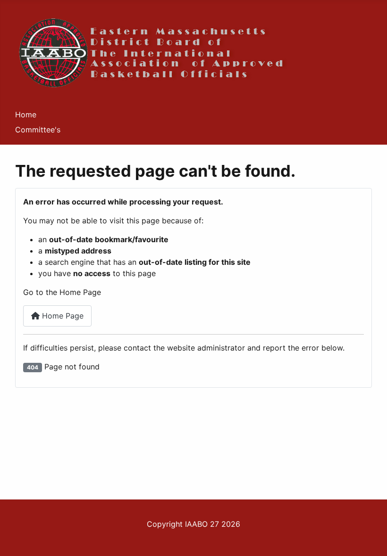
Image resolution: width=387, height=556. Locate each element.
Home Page (62, 315)
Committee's (37, 129)
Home (25, 114)
